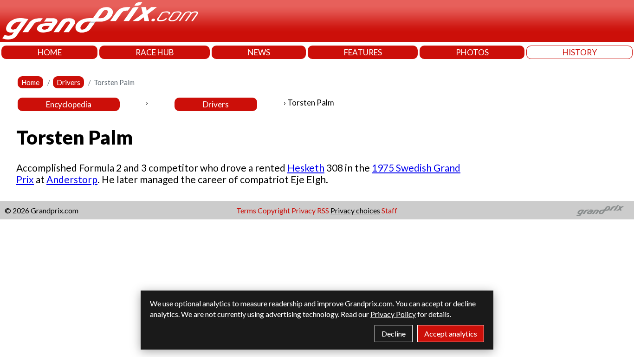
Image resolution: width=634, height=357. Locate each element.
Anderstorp (71, 179)
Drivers (68, 82)
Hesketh (305, 167)
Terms (246, 210)
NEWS (259, 52)
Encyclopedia (68, 104)
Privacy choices (355, 210)
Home (30, 82)
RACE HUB (155, 52)
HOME (50, 52)
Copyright (274, 210)
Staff (389, 210)
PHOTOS (472, 52)
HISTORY (580, 52)
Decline (394, 333)
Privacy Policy (393, 314)
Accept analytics (450, 333)
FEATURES (363, 52)
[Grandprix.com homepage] (600, 210)
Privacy (303, 210)
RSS (323, 210)
